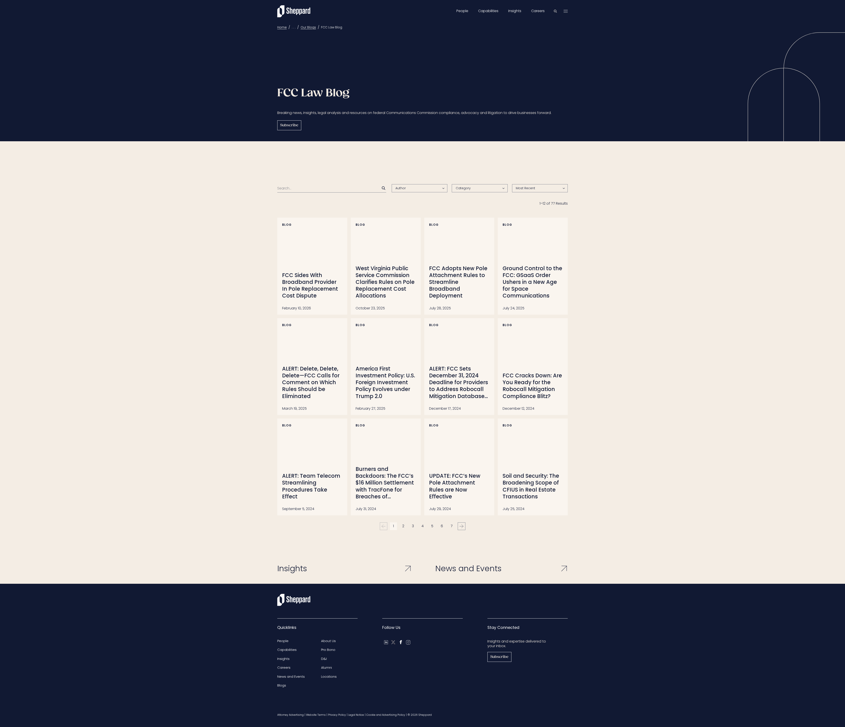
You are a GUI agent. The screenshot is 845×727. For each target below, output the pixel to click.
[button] (540, 188)
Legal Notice (356, 715)
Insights (514, 11)
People (462, 11)
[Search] (383, 188)
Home (282, 27)
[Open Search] (555, 11)
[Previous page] (384, 526)
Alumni (326, 667)
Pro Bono (328, 649)
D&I (324, 658)
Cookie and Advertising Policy (385, 715)
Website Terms (316, 715)
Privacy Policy (337, 715)
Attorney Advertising (290, 715)
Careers (538, 11)
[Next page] (461, 526)
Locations (329, 676)
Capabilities (488, 11)
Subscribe (289, 125)
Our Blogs (308, 27)
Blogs (281, 685)
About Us (328, 641)
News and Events (291, 676)
